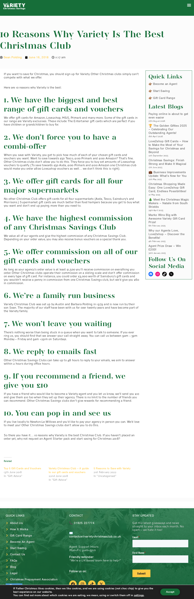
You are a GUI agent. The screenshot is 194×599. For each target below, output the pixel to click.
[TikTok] (164, 274)
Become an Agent (165, 84)
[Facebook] (151, 274)
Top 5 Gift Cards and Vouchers (22, 468)
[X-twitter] (101, 584)
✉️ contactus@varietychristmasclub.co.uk (95, 534)
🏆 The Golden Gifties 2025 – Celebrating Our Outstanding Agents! (168, 129)
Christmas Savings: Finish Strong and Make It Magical (167, 162)
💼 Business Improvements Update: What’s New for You (168, 174)
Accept (170, 592)
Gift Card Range (164, 98)
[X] (171, 274)
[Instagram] (157, 274)
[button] (189, 5)
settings (139, 595)
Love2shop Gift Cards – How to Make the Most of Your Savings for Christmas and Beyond (168, 147)
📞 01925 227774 (81, 523)
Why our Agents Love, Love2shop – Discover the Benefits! (167, 234)
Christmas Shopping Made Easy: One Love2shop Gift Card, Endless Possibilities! (167, 187)
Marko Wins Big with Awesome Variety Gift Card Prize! (167, 218)
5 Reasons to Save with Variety (112, 468)
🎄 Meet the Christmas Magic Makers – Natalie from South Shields (169, 203)
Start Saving (161, 91)
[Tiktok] (92, 584)
